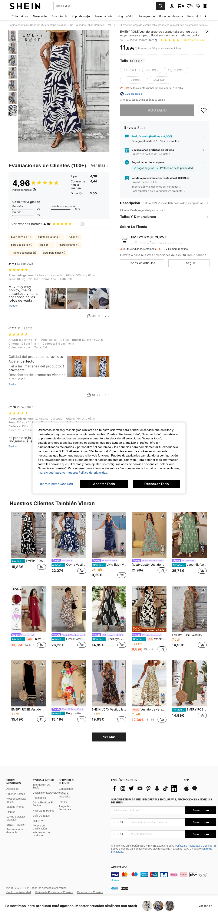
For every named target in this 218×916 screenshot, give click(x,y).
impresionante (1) (69, 244)
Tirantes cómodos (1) (23, 252)
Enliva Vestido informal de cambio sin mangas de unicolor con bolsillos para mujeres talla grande (29, 639)
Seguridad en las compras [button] (148, 162)
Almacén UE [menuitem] (59, 16)
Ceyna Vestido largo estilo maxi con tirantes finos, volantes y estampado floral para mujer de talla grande (69, 564)
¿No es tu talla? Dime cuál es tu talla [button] (142, 99)
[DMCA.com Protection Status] (124, 888)
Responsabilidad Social (16, 800)
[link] (180, 5)
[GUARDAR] (203, 110)
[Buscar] (160, 6)
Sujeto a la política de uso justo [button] (150, 154)
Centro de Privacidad (18, 892)
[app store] (186, 790)
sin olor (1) (45, 244)
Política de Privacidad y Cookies (193, 845)
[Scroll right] (205, 16)
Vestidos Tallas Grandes (90, 24)
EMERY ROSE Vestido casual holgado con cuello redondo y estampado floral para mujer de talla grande (189, 635)
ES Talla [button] (135, 60)
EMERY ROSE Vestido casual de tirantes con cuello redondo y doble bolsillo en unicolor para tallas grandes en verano (190, 709)
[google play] (195, 790)
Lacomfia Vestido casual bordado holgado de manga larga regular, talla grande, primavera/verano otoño (190, 564)
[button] (197, 6)
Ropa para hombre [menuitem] (171, 16)
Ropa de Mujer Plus (61, 24)
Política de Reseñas (22, 189)
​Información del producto (41, 834)
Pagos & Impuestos (65, 795)
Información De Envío (41, 786)
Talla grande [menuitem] (147, 16)
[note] (149, 629)
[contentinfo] (163, 877)
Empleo (10, 811)
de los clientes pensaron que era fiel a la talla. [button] (154, 88)
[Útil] (88, 316)
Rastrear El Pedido (43, 810)
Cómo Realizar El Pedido (43, 804)
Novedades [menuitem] (40, 16)
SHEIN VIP (39, 820)
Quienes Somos (15, 794)
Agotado (157, 110)
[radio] (130, 70)
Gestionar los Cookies (90, 892)
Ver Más (109, 737)
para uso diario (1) (21, 244)
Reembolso (39, 797)
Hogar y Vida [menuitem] (126, 16)
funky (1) (74, 236)
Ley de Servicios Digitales (16, 818)
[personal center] (172, 6)
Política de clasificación (40, 827)
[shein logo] (25, 6)
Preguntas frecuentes (65, 808)
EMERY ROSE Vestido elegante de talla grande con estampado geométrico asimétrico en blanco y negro (29, 560)
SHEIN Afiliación (15, 824)
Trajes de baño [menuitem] (104, 16)
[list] (145, 788)
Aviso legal (12, 788)
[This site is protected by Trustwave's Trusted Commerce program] (114, 888)
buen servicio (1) (21, 236)
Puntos (63, 801)
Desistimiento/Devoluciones (49, 792)
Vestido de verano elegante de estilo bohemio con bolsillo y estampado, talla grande (149, 709)
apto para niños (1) (54, 252)
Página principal (18, 24)
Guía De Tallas (41, 815)
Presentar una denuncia (14, 831)
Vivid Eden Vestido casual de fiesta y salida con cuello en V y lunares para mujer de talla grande (109, 564)
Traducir (13, 305)
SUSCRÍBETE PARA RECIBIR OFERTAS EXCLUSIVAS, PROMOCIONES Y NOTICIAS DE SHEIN (161, 801)
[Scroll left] (200, 16)
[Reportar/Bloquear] (106, 316)
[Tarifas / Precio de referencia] (136, 48)
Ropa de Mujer (38, 24)
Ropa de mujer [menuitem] (81, 16)
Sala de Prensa (15, 806)
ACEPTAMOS (119, 867)
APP (186, 780)
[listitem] (29, 545)
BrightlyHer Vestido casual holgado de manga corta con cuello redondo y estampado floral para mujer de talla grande (69, 713)
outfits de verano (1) (50, 236)
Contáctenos (66, 788)
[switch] (81, 224)
